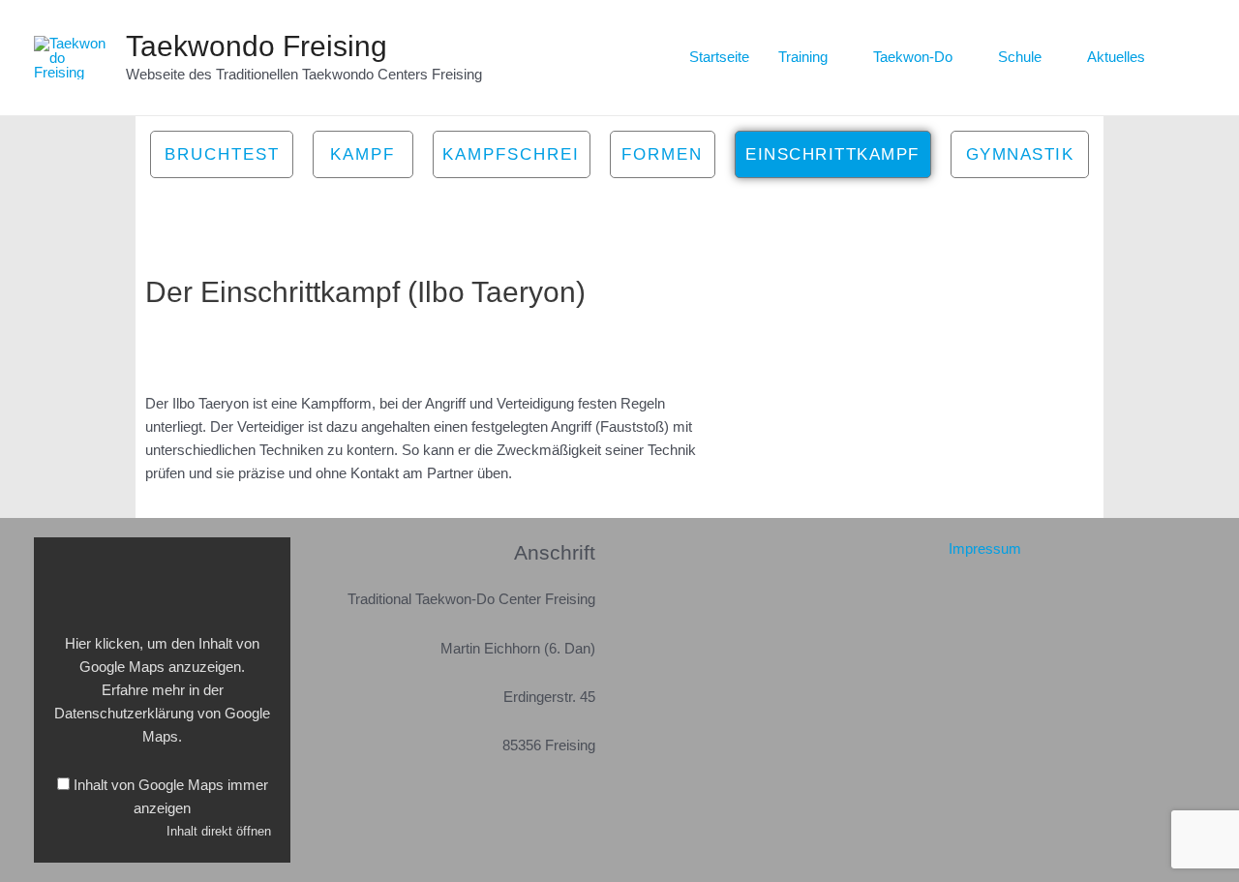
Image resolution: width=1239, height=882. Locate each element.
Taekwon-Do (912, 56)
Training (803, 56)
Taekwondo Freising (256, 46)
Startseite (719, 56)
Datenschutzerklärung (124, 713)
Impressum (985, 548)
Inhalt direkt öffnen (218, 831)
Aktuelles (1116, 56)
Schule (1020, 56)
